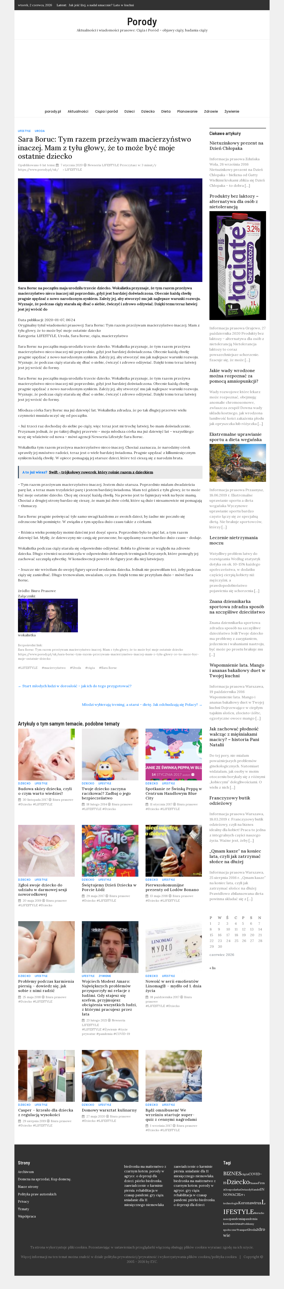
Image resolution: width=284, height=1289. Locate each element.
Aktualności (78, 111)
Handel (255, 1189)
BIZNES (232, 1173)
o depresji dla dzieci (189, 1205)
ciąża (244, 1174)
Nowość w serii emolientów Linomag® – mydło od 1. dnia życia (173, 986)
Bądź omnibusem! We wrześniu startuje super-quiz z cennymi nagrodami (171, 1115)
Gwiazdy (245, 1189)
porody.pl (53, 111)
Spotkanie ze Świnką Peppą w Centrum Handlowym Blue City (174, 793)
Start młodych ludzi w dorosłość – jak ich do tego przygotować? (75, 686)
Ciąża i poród (106, 111)
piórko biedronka (148, 1181)
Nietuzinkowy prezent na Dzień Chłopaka (236, 145)
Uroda (40, 131)
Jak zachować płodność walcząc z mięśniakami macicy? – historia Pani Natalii (234, 736)
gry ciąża (156, 1195)
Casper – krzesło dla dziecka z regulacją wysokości (45, 1112)
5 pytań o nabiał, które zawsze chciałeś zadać (101, 5)
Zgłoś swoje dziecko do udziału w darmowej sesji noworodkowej (42, 889)
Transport (242, 1229)
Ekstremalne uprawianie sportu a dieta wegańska (235, 436)
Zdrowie (211, 111)
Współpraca (27, 1216)
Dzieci (129, 111)
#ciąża (90, 668)
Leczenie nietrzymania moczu (233, 540)
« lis (212, 968)
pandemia (237, 1219)
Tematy (23, 1209)
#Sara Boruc (108, 668)
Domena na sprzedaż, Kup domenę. (44, 1179)
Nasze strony (28, 1187)
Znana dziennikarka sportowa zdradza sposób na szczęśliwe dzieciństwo (237, 606)
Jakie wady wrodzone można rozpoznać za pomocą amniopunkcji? (233, 376)
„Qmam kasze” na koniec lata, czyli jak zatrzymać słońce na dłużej (235, 856)
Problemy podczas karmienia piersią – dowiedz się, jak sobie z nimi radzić (46, 986)
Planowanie (187, 111)
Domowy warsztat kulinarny (109, 1110)
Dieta (166, 111)
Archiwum (26, 1172)
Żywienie (232, 111)
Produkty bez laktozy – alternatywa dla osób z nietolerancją (233, 201)
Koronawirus (249, 1202)
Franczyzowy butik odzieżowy (229, 800)
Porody (142, 21)
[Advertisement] (142, 73)
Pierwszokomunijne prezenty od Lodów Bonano (172, 887)
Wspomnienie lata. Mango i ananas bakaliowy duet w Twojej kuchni (237, 670)
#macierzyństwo (54, 668)
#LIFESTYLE (27, 668)
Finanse (254, 1183)
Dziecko (148, 111)
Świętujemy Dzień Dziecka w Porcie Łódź (109, 887)
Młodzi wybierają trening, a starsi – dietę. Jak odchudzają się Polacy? (142, 704)
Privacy (23, 1202)
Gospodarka (232, 1189)
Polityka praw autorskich (37, 1194)
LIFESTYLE (24, 131)
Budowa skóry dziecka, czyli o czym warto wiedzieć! (45, 791)
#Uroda (75, 668)
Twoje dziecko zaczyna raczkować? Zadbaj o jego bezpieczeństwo (106, 793)
